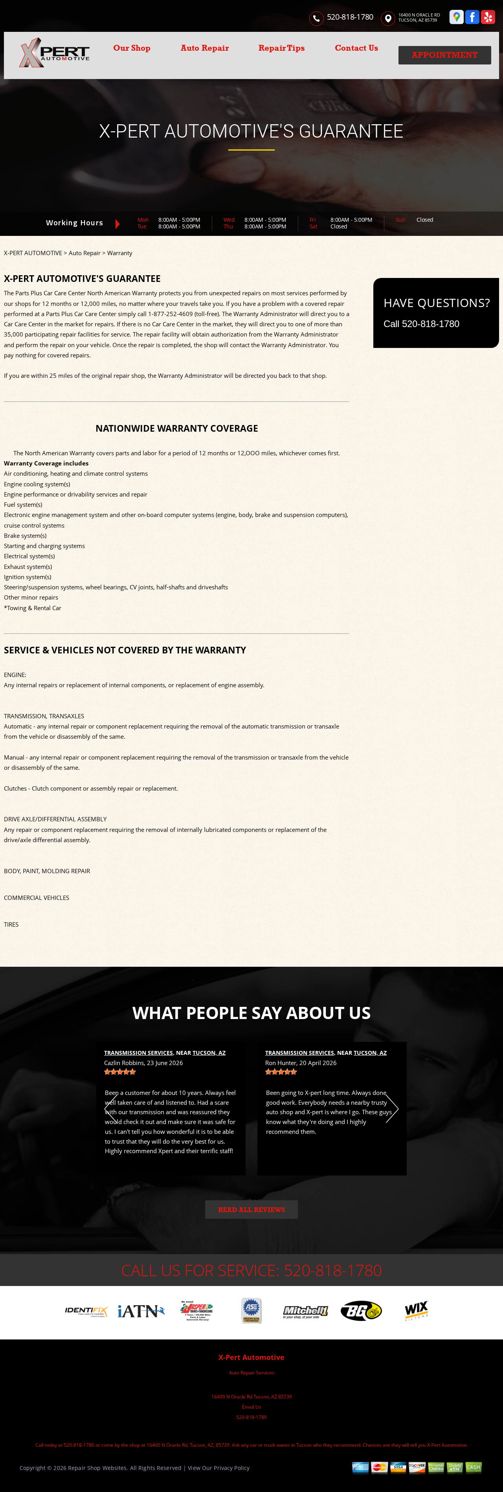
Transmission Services (138, 1052)
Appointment (445, 55)
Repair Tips (282, 48)
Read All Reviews (251, 1210)
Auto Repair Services (251, 1372)
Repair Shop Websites (97, 1468)
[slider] (120, 1072)
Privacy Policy (232, 1468)
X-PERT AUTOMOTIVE (33, 253)
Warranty (119, 253)
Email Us (251, 1407)
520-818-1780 (350, 16)
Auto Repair (205, 48)
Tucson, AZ (209, 1052)
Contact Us (356, 48)
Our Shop (132, 48)
